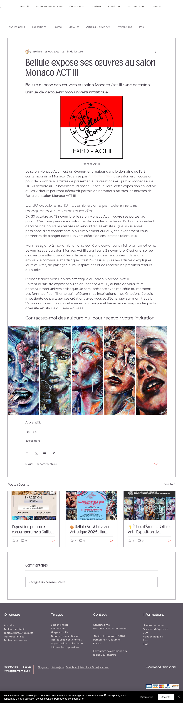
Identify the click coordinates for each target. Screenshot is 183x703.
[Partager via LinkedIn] (44, 453)
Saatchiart (72, 667)
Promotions (124, 26)
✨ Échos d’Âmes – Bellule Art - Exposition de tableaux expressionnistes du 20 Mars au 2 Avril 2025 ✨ (149, 529)
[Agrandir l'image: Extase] (162, 330)
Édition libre (58, 628)
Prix (141, 26)
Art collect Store (89, 667)
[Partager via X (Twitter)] (36, 453)
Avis (145, 640)
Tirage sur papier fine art (65, 636)
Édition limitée (59, 624)
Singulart (43, 667)
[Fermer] (179, 697)
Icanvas (104, 667)
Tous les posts (16, 26)
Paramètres (146, 697)
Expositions (39, 26)
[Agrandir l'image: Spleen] (66, 330)
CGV (145, 632)
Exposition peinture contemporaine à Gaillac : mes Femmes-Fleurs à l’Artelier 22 (33, 529)
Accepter (166, 697)
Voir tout (169, 484)
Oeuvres (74, 26)
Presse (57, 26)
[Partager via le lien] (53, 453)
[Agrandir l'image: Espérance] (130, 330)
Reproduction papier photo (67, 643)
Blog (145, 643)
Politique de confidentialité (69, 698)
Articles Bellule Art (98, 26)
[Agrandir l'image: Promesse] (98, 330)
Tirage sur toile (59, 632)
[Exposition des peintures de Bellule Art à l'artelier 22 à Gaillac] (33, 505)
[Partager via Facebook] (27, 453)
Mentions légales (153, 636)
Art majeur (57, 667)
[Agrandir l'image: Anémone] (34, 330)
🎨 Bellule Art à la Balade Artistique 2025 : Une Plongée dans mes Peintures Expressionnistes (90, 529)
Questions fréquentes (155, 629)
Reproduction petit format (66, 639)
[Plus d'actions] (155, 51)
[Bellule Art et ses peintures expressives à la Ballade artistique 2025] (91, 505)
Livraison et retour (153, 625)
